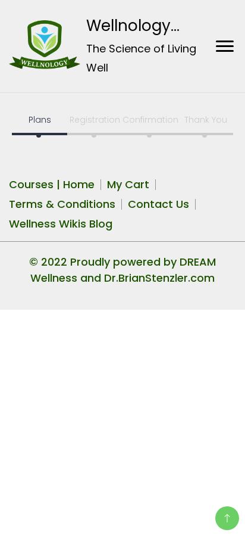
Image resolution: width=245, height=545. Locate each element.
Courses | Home (52, 184)
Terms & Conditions (62, 204)
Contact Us (158, 204)
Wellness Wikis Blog (60, 223)
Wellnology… (133, 25)
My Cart (128, 184)
